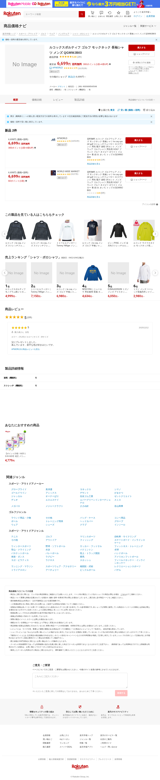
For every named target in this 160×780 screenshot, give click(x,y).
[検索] (82, 14)
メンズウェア (63, 34)
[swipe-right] (155, 233)
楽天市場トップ (9, 34)
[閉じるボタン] (157, 39)
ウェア (52, 34)
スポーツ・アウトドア (28, 34)
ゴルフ (43, 34)
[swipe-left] (4, 233)
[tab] (15, 100)
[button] (101, 14)
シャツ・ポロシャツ (80, 34)
